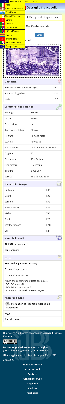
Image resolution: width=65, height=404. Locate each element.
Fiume (8, 35)
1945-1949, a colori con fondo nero (20, 290)
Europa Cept (11, 46)
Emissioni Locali (13, 42)
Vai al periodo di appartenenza (44, 17)
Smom (8, 20)
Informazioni (32, 369)
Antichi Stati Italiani (14, 8)
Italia (7, 5)
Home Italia (15, 1)
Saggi (7, 313)
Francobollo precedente (17, 269)
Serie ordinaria (12, 249)
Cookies (32, 388)
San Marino (10, 12)
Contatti (32, 374)
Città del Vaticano (12, 16)
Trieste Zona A (12, 39)
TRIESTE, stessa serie (16, 244)
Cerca (26, 1)
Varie (35, 1)
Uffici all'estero (12, 31)
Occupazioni (11, 27)
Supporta (32, 383)
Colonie (9, 24)
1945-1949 (9, 284)
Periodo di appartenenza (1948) (21, 263)
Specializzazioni (13, 319)
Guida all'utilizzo (32, 364)
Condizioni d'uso (32, 378)
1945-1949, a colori (13, 287)
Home (4, 1)
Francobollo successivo (17, 274)
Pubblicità (32, 392)
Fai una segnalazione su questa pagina (25, 347)
